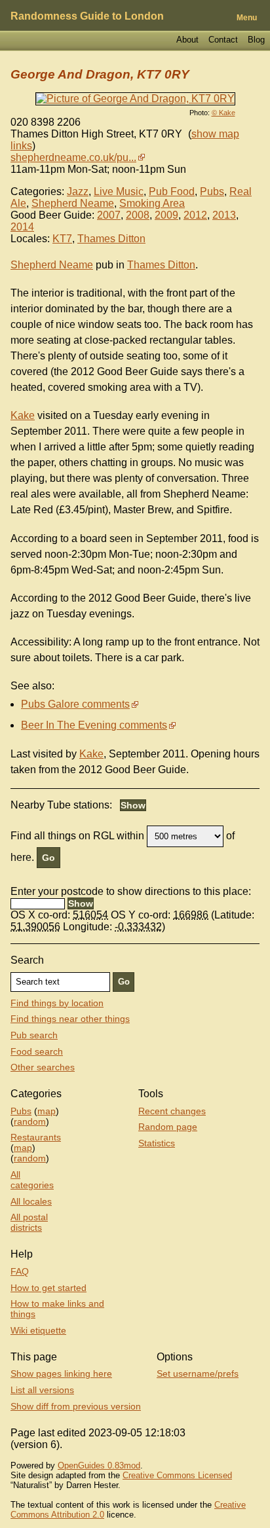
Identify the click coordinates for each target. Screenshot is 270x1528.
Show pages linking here (61, 1373)
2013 (224, 215)
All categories (32, 1179)
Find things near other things (70, 1018)
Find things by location (57, 1003)
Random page (167, 1126)
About (187, 40)
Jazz (77, 191)
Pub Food (172, 191)
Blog (256, 40)
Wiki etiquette (38, 1330)
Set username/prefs (198, 1373)
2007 (109, 215)
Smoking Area (152, 203)
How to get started (48, 1287)
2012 (195, 215)
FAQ (19, 1271)
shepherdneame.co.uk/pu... (73, 157)
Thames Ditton (111, 238)
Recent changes (172, 1111)
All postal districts (29, 1222)
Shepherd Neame (72, 203)
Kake (22, 415)
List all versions (42, 1390)
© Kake (223, 113)
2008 (137, 215)
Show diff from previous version (75, 1406)
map (46, 1111)
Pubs (212, 191)
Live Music (119, 191)
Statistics (156, 1143)
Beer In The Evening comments (94, 725)
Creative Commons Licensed (177, 1475)
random (30, 1121)
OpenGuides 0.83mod (99, 1465)
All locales (31, 1201)
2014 (22, 226)
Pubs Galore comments (75, 704)
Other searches (42, 1067)
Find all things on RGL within (77, 835)
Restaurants (35, 1137)
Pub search (34, 1035)
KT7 (62, 238)
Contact (223, 40)
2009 (166, 215)
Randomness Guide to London (87, 16)
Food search (36, 1051)
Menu (247, 17)
